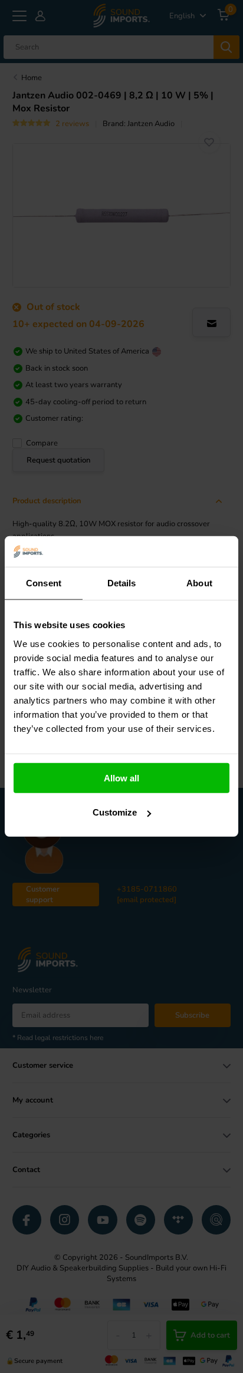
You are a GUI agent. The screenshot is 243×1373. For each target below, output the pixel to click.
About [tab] (199, 583)
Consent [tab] (43, 583)
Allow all (121, 778)
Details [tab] (121, 583)
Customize (115, 812)
